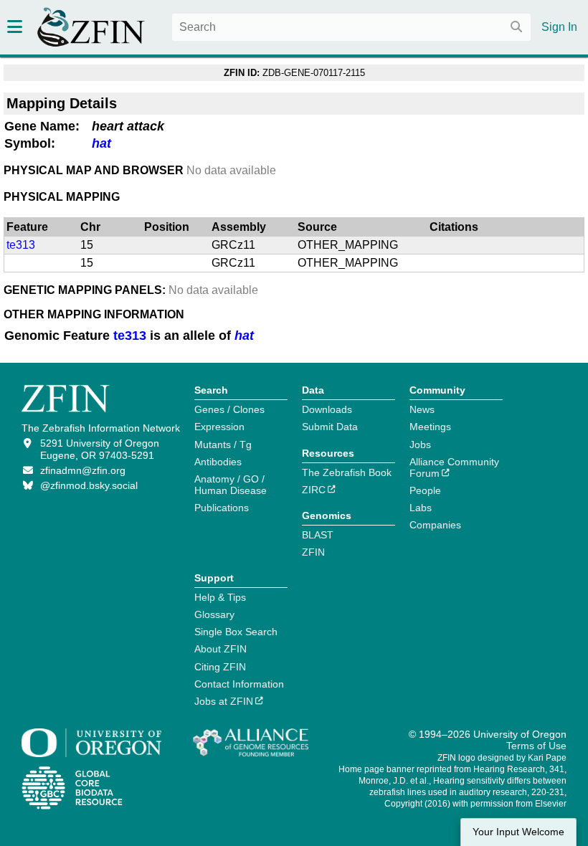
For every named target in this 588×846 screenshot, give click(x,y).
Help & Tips (220, 597)
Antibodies (218, 461)
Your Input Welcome (518, 832)
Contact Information (239, 684)
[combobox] (351, 27)
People (425, 490)
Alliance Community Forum (454, 467)
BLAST (317, 535)
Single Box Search (236, 631)
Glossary (214, 614)
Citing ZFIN (220, 666)
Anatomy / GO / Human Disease (230, 484)
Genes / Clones (229, 409)
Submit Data (330, 426)
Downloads (327, 409)
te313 (20, 245)
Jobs (420, 444)
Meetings (430, 426)
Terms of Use (536, 745)
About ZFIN (220, 649)
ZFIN (313, 552)
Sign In (559, 27)
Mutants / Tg (223, 444)
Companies (435, 525)
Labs (420, 507)
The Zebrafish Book (347, 472)
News (422, 409)
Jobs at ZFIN (223, 701)
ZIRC (314, 489)
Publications (221, 507)
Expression (219, 426)
